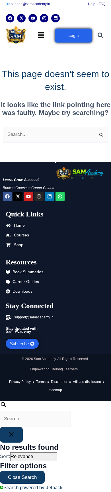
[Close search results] (11, 435)
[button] (41, 35)
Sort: (5, 456)
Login (73, 35)
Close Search (22, 477)
